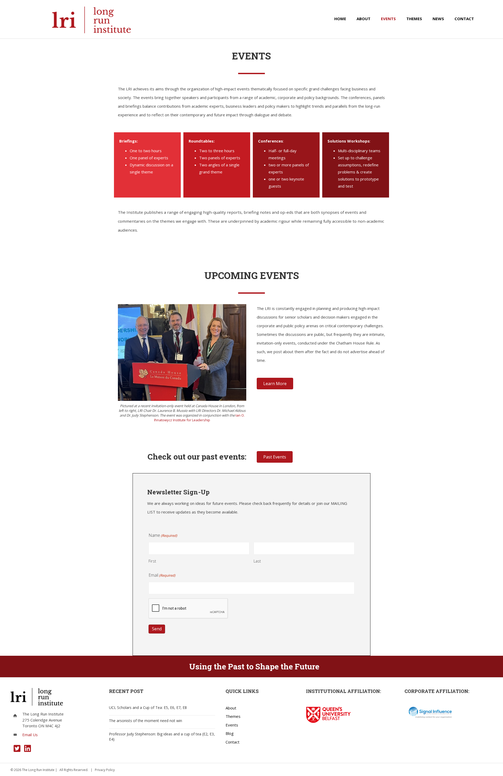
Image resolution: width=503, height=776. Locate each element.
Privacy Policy (105, 770)
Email (162, 575)
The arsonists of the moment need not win (145, 720)
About (231, 708)
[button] (17, 748)
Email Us (30, 734)
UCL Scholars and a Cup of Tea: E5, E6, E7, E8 (148, 707)
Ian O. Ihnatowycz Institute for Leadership (199, 417)
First (152, 561)
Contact (232, 742)
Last (257, 561)
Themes (233, 716)
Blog (230, 733)
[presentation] (188, 608)
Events (232, 725)
